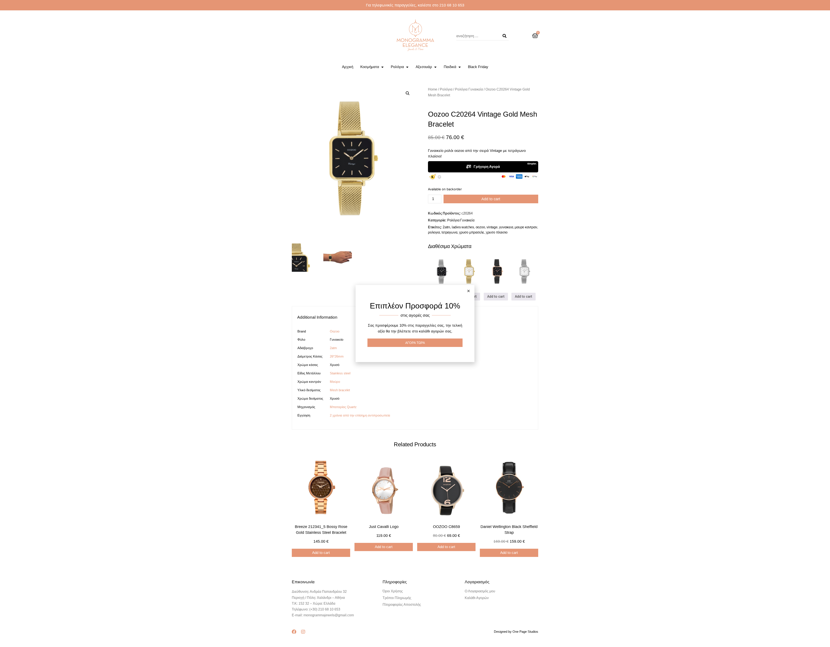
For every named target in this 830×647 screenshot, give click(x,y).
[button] (468, 291)
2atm (446, 227)
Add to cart (490, 199)
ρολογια (434, 232)
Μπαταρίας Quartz (343, 407)
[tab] (319, 317)
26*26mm (337, 356)
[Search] (504, 36)
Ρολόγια (397, 67)
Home (432, 89)
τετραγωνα (449, 232)
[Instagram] (303, 632)
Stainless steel (340, 373)
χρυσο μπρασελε (471, 232)
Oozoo (334, 331)
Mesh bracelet (340, 390)
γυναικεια (506, 227)
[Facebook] (294, 632)
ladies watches (463, 227)
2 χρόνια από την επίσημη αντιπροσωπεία (360, 415)
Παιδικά (450, 67)
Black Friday (478, 67)
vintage (492, 227)
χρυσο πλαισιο (497, 232)
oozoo (480, 227)
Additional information (317, 317)
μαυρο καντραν (526, 227)
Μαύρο (335, 381)
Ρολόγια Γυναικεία (469, 89)
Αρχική (347, 67)
